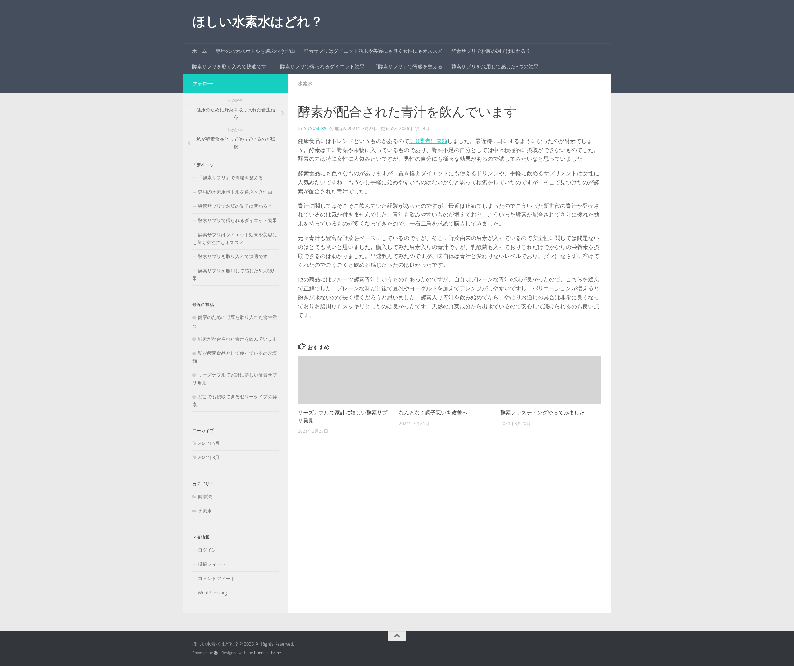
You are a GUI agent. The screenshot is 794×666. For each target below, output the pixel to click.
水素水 (305, 84)
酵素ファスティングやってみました (542, 412)
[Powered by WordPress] (216, 653)
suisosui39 (315, 128)
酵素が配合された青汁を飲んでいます (237, 339)
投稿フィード (212, 564)
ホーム (199, 51)
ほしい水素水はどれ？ (257, 21)
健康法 (205, 496)
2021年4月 (209, 443)
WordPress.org (212, 593)
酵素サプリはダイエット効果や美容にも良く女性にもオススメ (373, 51)
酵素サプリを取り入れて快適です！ (231, 66)
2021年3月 (209, 457)
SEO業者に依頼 (428, 141)
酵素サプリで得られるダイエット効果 (322, 66)
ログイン (207, 550)
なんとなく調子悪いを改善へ (433, 412)
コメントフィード (216, 578)
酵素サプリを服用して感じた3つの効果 (494, 66)
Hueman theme (267, 652)
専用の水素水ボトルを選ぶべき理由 (255, 51)
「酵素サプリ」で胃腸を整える (408, 66)
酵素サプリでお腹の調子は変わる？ (491, 51)
